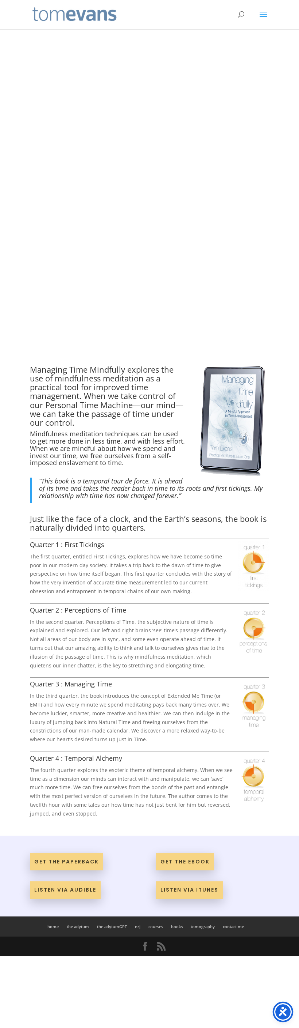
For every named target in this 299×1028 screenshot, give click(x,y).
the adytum (78, 926)
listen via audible (65, 889)
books (177, 926)
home (53, 926)
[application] (149, 142)
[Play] (57, 142)
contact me (233, 926)
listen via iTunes (189, 889)
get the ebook (185, 861)
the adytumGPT (112, 926)
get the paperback (66, 861)
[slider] (237, 142)
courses (155, 926)
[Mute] (222, 142)
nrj (137, 926)
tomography (203, 926)
